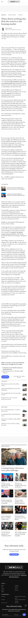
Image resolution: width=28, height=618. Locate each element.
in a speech (8, 93)
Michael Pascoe (8, 28)
